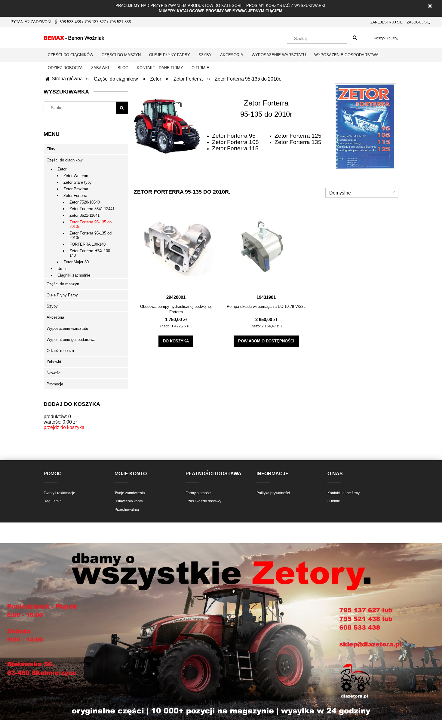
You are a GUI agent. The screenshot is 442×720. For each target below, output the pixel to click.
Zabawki (54, 362)
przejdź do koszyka (64, 427)
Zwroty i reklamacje (59, 493)
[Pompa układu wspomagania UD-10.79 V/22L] (266, 248)
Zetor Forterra (75, 195)
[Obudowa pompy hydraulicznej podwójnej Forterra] (176, 248)
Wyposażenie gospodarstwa (71, 339)
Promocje (55, 384)
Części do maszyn (63, 284)
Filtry (51, 149)
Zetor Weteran (75, 175)
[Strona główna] (74, 37)
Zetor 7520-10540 (84, 202)
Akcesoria (55, 317)
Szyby (52, 306)
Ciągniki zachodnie (73, 275)
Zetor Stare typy (77, 182)
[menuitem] (70, 54)
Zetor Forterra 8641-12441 (92, 209)
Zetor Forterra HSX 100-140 (90, 253)
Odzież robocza (60, 350)
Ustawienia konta (129, 501)
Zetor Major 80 (76, 262)
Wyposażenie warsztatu (67, 328)
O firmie (333, 501)
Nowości (54, 373)
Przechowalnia (127, 509)
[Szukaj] (354, 37)
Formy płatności (198, 493)
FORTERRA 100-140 (87, 244)
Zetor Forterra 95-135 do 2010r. (90, 224)
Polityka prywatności (273, 493)
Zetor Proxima (75, 189)
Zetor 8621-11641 (84, 215)
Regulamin (53, 501)
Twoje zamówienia (130, 493)
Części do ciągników (64, 160)
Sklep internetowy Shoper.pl (221, 693)
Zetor (61, 169)
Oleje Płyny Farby (62, 295)
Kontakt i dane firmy (343, 493)
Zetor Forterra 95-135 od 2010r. (90, 235)
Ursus (62, 268)
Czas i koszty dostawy (203, 501)
